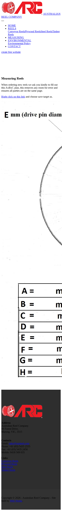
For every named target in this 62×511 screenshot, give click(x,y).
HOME (12, 25)
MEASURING (16, 37)
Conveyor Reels (16, 31)
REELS (12, 28)
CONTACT (14, 46)
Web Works (16, 500)
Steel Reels (46, 31)
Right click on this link (13, 96)
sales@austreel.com (19, 443)
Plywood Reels (33, 31)
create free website (11, 52)
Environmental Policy (19, 43)
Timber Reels (8, 470)
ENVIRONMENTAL (19, 40)
